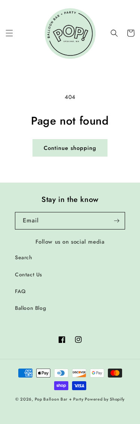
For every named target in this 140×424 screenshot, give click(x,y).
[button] (9, 33)
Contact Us (28, 274)
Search (23, 257)
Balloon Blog (30, 308)
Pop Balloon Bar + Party (59, 399)
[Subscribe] (116, 220)
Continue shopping (70, 148)
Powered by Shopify (105, 399)
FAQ (20, 291)
